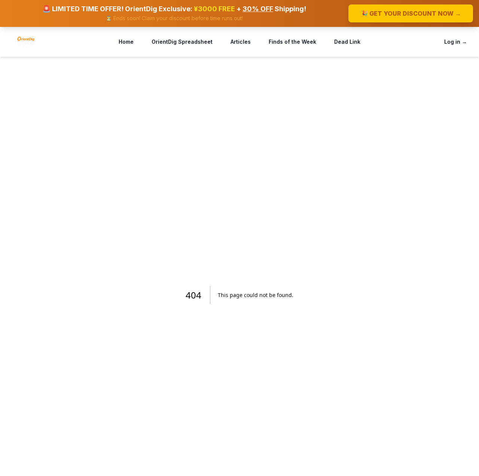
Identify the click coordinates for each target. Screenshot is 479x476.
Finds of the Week (292, 41)
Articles (241, 41)
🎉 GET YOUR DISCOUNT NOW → (410, 13)
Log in (455, 41)
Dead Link (347, 41)
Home (126, 41)
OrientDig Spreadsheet (182, 41)
